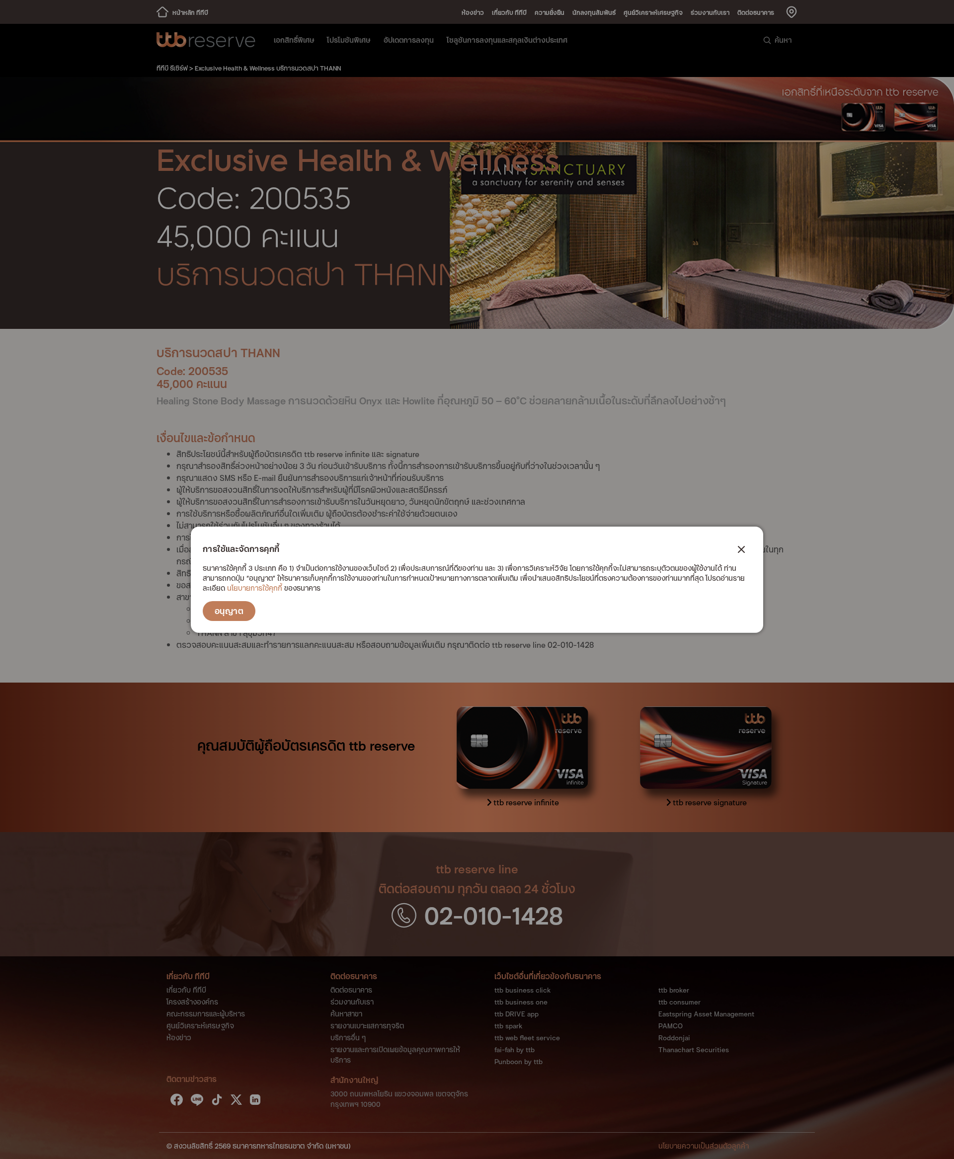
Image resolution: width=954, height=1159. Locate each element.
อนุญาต (229, 611)
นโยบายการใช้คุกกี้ (254, 588)
